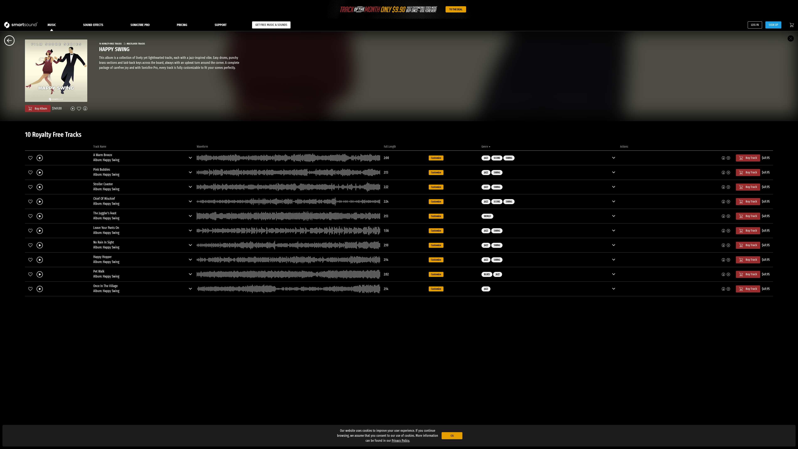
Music (52, 25)
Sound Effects (93, 25)
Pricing (182, 25)
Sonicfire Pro (140, 25)
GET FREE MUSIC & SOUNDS (271, 25)
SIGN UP (773, 25)
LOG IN (755, 25)
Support (221, 25)
